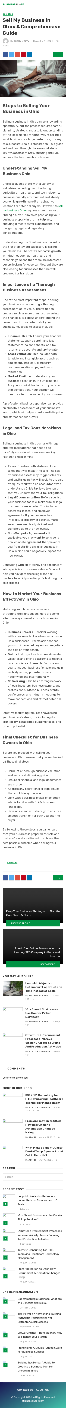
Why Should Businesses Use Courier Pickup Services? (41, 1013)
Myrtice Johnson (39, 1051)
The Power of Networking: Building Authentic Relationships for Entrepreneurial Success (39, 1318)
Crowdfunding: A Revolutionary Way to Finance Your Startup (40, 1334)
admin (32, 1137)
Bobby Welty (21, 41)
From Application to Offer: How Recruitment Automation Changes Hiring (43, 1126)
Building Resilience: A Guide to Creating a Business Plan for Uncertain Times (36, 1366)
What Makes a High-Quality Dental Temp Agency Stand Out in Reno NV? (44, 1151)
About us (42, 1389)
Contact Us (25, 1389)
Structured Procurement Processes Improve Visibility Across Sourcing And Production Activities (43, 1040)
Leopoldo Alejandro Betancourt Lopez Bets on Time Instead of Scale (43, 986)
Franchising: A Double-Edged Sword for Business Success (40, 1349)
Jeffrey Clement (39, 995)
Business (8, 14)
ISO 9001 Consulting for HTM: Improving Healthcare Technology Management (44, 1098)
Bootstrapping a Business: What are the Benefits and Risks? (40, 1300)
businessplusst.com (33, 1400)
